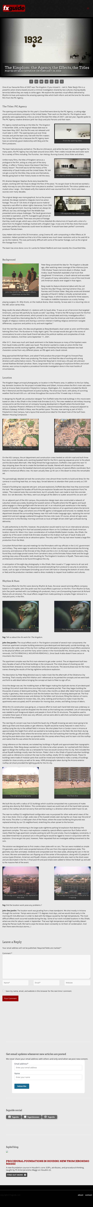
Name (17, 1073)
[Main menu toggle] (88, 8)
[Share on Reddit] (46, 82)
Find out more (15, 1174)
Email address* (21, 1064)
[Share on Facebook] (31, 82)
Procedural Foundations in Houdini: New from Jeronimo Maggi (47, 1162)
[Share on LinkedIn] (36, 82)
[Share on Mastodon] (57, 82)
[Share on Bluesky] (41, 82)
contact (88, 1195)
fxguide (15, 1117)
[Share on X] (62, 82)
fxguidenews (33, 1117)
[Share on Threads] (52, 82)
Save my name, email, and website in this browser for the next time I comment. (39, 991)
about (80, 1195)
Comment (7, 953)
